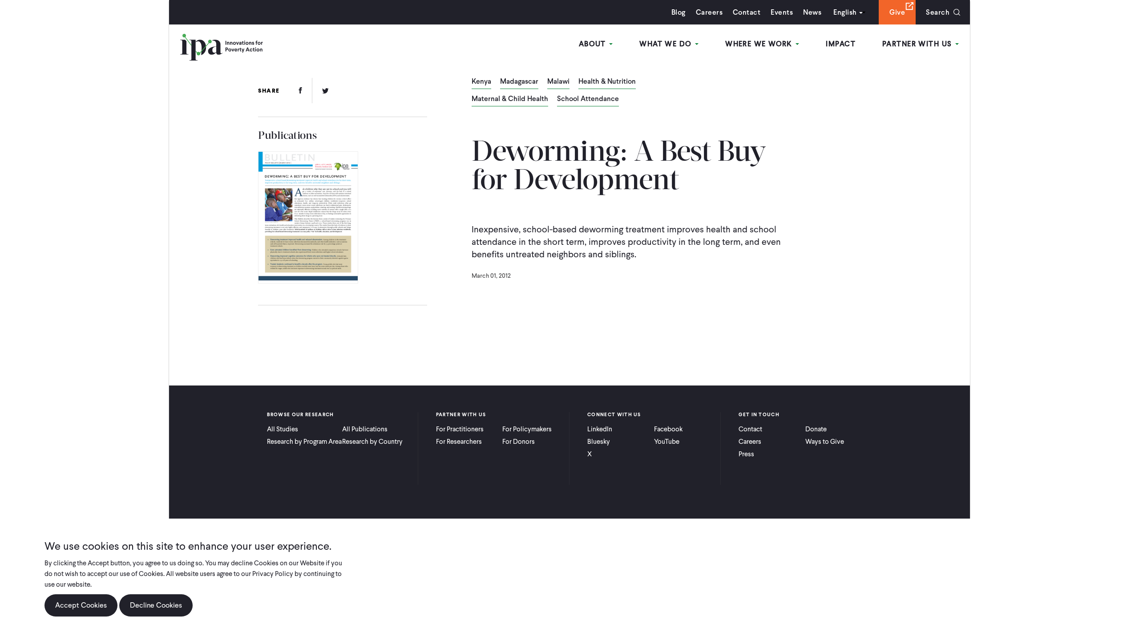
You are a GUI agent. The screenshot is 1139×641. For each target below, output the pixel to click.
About (594, 44)
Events (782, 12)
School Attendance (588, 99)
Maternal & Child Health (510, 99)
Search (937, 12)
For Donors (518, 442)
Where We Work (760, 44)
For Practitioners (460, 429)
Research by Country (372, 442)
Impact (841, 44)
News (812, 12)
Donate (816, 429)
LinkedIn (599, 429)
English (844, 12)
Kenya (481, 82)
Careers (709, 12)
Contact (746, 12)
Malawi (558, 82)
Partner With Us (918, 44)
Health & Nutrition (607, 82)
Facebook (668, 429)
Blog (678, 12)
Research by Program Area (304, 442)
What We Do (666, 44)
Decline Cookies (156, 605)
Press (746, 454)
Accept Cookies (81, 605)
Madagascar (519, 82)
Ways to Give (824, 442)
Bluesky (598, 442)
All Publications (365, 429)
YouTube (666, 442)
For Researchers (459, 442)
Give (897, 12)
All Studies (282, 429)
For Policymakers (527, 429)
